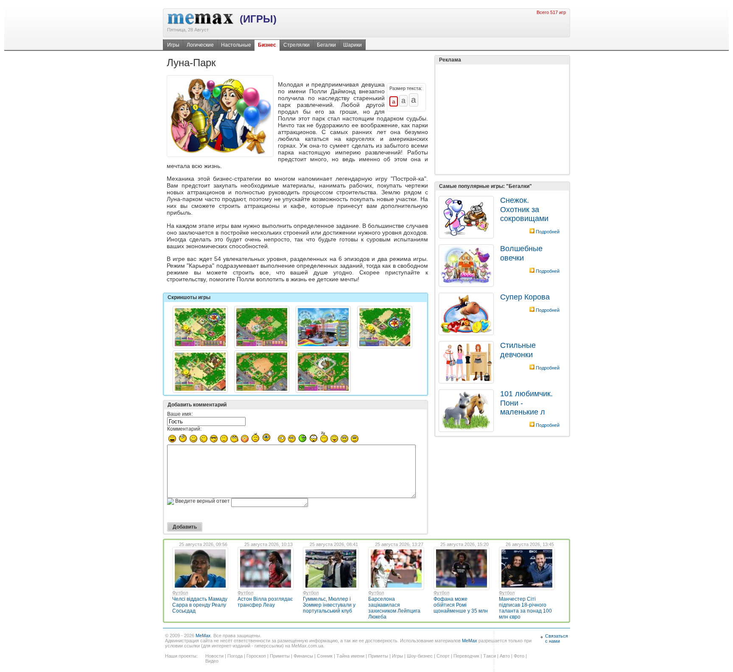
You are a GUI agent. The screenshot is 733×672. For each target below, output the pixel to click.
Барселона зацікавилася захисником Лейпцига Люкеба (394, 608)
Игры (173, 45)
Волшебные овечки (521, 253)
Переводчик (466, 655)
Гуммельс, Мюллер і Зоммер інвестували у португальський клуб (329, 605)
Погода (235, 655)
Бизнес (267, 45)
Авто (505, 655)
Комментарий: (184, 429)
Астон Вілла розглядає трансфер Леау (265, 602)
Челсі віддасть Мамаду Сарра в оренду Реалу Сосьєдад (199, 605)
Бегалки (326, 45)
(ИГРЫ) (258, 19)
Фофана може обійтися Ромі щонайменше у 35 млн (461, 605)
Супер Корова (525, 297)
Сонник (325, 655)
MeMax (203, 635)
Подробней (548, 231)
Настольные (236, 45)
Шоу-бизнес (420, 655)
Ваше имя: (180, 414)
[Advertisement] (502, 119)
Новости (214, 655)
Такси (489, 655)
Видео (211, 661)
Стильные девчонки (518, 349)
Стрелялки (296, 45)
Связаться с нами (556, 638)
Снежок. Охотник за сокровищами (524, 209)
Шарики (352, 45)
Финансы (303, 655)
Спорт (443, 655)
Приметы (280, 655)
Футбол (180, 592)
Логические (200, 45)
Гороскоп (256, 655)
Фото (519, 655)
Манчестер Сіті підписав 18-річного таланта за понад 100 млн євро (525, 608)
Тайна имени (350, 655)
